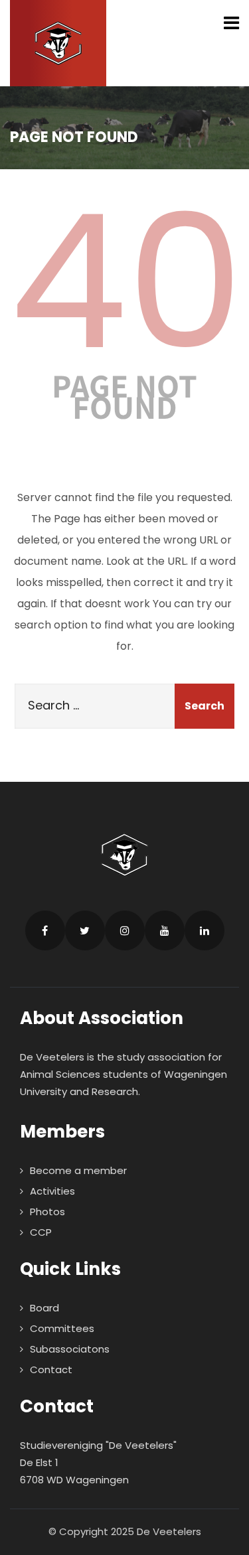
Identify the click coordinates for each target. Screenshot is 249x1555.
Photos (47, 1212)
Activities (52, 1191)
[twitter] (85, 930)
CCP (41, 1232)
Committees (62, 1328)
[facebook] (45, 930)
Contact (51, 1369)
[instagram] (125, 930)
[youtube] (165, 930)
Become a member (78, 1170)
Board (44, 1308)
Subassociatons (70, 1349)
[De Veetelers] (58, 43)
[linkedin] (204, 930)
